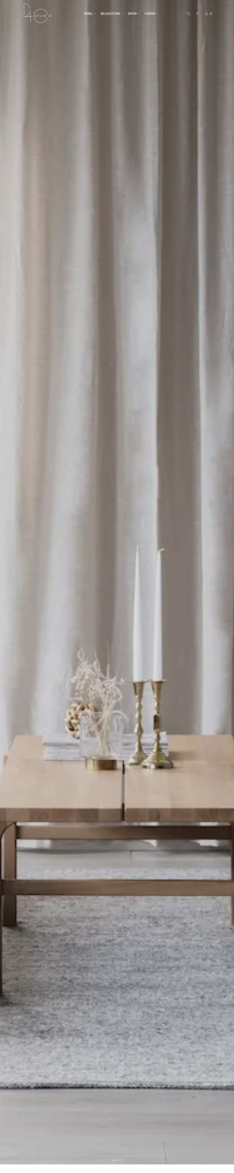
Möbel (88, 13)
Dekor (132, 13)
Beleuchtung (110, 13)
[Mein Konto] (197, 14)
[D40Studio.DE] (37, 14)
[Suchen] (188, 14)
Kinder (150, 13)
